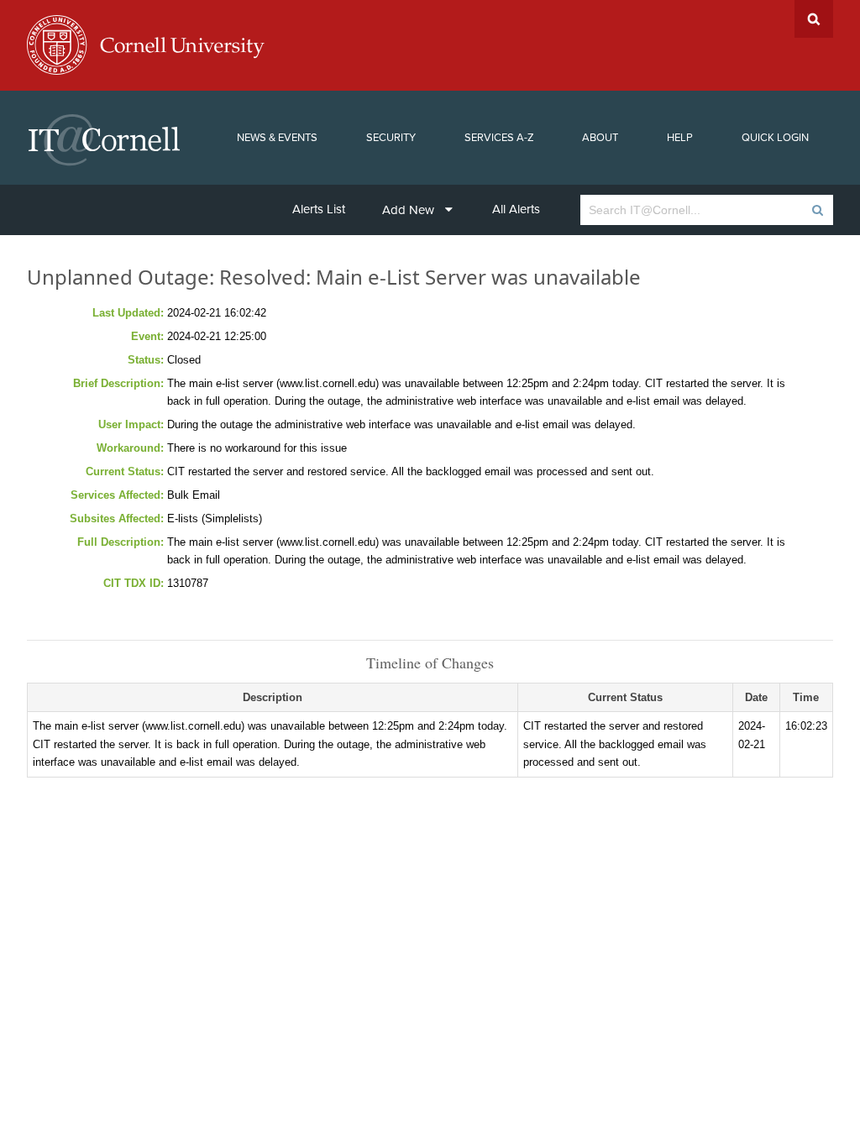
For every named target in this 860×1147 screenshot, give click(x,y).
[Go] (816, 210)
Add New (408, 209)
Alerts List (318, 209)
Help (680, 137)
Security (391, 137)
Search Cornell (813, 19)
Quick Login (775, 137)
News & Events (277, 137)
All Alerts (516, 209)
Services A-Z (499, 137)
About (600, 137)
